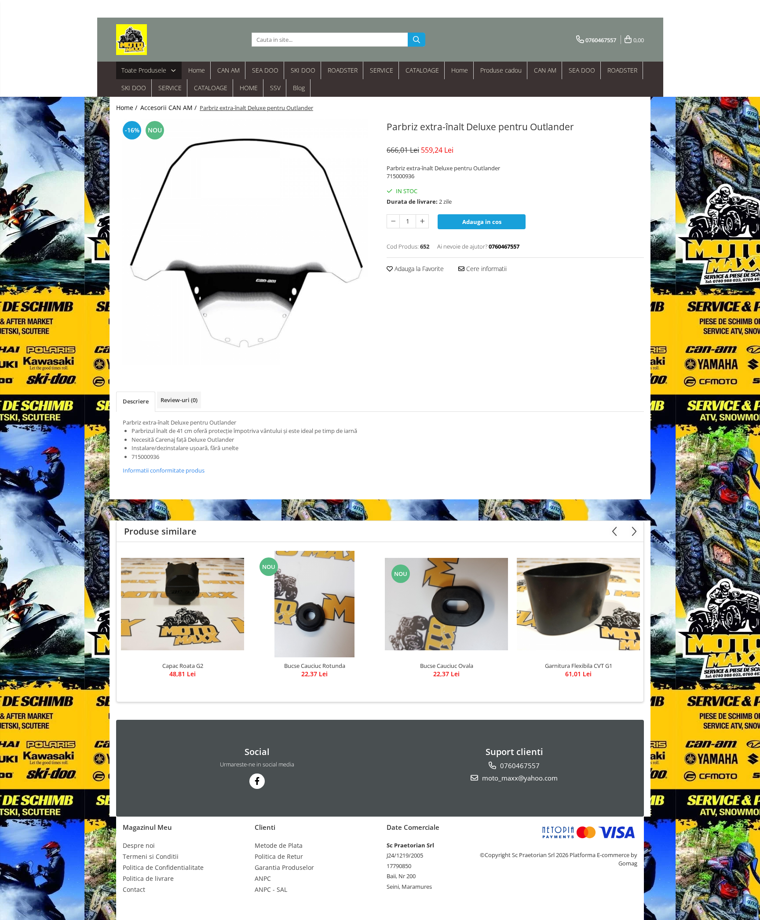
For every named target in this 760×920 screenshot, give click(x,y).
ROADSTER (343, 70)
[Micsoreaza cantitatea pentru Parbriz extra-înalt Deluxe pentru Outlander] (393, 221)
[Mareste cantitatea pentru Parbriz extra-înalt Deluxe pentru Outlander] (422, 221)
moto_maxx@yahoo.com (519, 777)
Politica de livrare (148, 878)
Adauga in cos (481, 222)
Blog (299, 88)
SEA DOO (265, 70)
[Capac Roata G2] (182, 604)
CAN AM (228, 70)
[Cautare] (416, 40)
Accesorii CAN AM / (169, 107)
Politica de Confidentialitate (163, 867)
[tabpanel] (244, 242)
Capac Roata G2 (182, 666)
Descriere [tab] (136, 401)
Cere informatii (485, 268)
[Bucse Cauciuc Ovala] (446, 604)
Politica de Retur (279, 856)
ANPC (263, 878)
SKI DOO (303, 70)
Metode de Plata (279, 845)
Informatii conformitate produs (164, 470)
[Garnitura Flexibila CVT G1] (578, 604)
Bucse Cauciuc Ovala (446, 666)
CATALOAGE (422, 70)
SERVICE (381, 70)
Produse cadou (501, 70)
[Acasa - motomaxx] (160, 39)
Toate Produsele (144, 70)
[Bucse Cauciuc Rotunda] (314, 604)
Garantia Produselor (284, 867)
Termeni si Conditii (151, 856)
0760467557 (519, 765)
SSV (275, 88)
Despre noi (139, 845)
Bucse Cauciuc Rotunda (314, 666)
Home (196, 70)
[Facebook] (257, 781)
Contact (134, 889)
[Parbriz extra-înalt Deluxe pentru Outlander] (244, 242)
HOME (249, 88)
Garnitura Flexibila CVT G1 (578, 666)
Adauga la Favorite (418, 268)
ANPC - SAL (271, 889)
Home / (127, 107)
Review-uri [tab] (179, 400)
